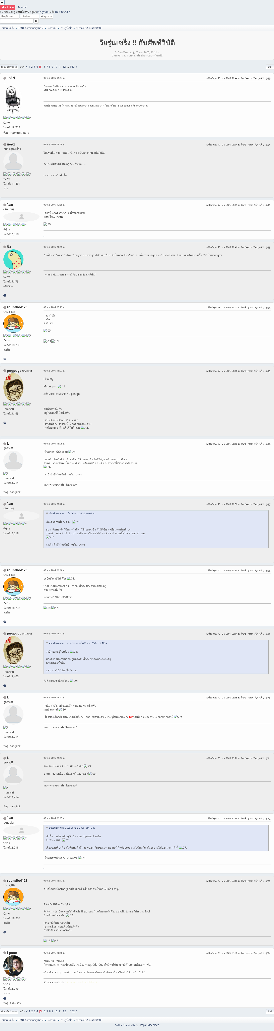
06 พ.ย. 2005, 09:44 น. (54, 77)
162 (72, 67)
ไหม (10, 204)
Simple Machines (149, 1025)
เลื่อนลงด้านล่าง (9, 66)
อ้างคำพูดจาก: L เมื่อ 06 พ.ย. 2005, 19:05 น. (72, 513)
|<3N (11, 78)
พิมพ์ (270, 66)
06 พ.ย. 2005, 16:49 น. (54, 246)
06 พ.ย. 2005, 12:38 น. (54, 204)
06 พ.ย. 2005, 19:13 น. (54, 757)
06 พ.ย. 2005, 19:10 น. (54, 570)
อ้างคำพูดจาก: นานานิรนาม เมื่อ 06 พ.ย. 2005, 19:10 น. (78, 643)
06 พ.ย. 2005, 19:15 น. (54, 818)
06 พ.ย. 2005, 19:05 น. (54, 443)
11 (60, 67)
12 (64, 67)
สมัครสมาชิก (62, 12)
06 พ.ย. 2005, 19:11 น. (54, 633)
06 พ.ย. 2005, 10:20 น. (54, 144)
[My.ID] (4, 295)
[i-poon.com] (4, 998)
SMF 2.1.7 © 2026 (126, 1025)
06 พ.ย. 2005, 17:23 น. (54, 307)
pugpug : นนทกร (19, 370)
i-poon (12, 952)
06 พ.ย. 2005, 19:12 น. (54, 697)
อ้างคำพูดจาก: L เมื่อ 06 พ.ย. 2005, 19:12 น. (72, 827)
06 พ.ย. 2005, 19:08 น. (54, 503)
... (68, 67)
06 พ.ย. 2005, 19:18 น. (54, 952)
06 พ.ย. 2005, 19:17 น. (54, 880)
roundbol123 (17, 307)
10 (55, 67)
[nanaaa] (4, 359)
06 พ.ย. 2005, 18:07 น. (54, 370)
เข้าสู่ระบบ (43, 12)
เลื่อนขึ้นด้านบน (9, 1011)
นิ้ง (9, 247)
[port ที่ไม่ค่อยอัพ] (4, 423)
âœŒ (11, 144)
